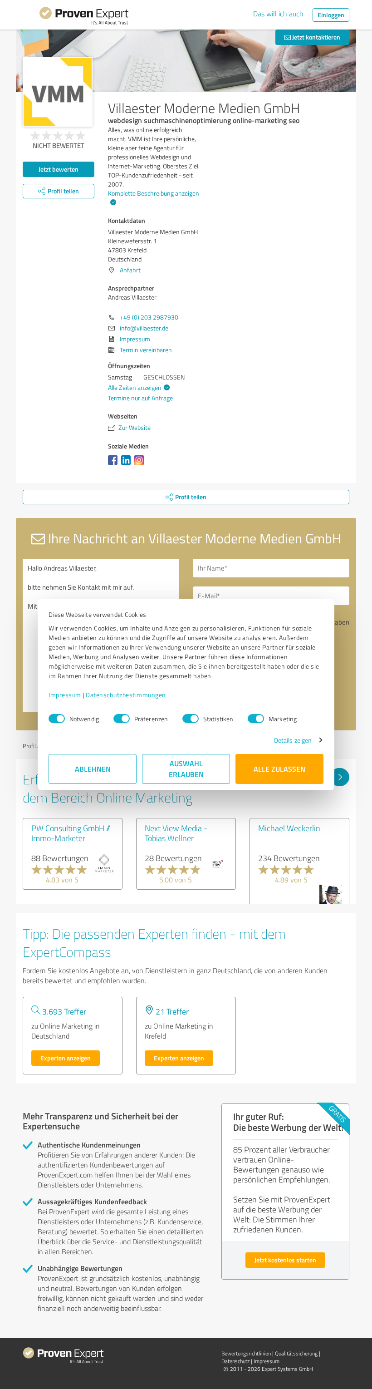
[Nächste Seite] (339, 777)
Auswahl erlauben (186, 768)
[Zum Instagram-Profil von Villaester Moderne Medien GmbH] (140, 464)
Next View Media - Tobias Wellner (176, 833)
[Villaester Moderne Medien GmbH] (58, 92)
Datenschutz (235, 1361)
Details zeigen (293, 740)
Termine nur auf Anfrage (140, 398)
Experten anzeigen (65, 1058)
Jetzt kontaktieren (315, 37)
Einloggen (331, 14)
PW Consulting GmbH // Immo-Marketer (70, 833)
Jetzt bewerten (58, 169)
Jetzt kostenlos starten (285, 1260)
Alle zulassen (279, 768)
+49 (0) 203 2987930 (149, 317)
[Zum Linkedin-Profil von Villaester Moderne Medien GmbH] (127, 464)
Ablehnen (93, 768)
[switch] (121, 718)
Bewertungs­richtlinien (246, 1353)
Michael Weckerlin (289, 828)
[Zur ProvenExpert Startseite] (83, 17)
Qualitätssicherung (296, 1353)
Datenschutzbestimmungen (126, 694)
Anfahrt (130, 270)
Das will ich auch (278, 14)
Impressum (65, 694)
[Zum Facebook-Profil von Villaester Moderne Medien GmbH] (114, 464)
